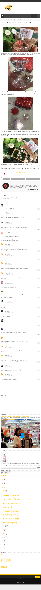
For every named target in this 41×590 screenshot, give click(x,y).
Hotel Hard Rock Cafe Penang (6, 558)
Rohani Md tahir (7, 244)
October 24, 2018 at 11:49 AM (9, 245)
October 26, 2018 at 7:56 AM (9, 356)
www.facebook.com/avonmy (20, 172)
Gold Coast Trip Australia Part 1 (6, 559)
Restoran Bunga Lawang (5, 571)
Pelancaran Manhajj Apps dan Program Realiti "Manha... (11, 496)
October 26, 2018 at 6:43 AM (9, 347)
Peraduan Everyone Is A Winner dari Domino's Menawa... (11, 519)
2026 (3, 478)
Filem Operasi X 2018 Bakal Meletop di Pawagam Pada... (11, 494)
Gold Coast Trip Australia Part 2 (6, 560)
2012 (3, 544)
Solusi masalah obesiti (4, 568)
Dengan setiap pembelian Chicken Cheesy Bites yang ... (11, 515)
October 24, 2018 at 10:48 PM (9, 274)
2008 (3, 549)
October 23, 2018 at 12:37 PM (9, 206)
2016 (3, 539)
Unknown (6, 254)
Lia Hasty (6, 263)
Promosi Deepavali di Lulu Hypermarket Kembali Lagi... (11, 506)
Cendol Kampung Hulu (4, 565)
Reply (38, 229)
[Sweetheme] (28, 189)
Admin (6, 346)
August (4, 526)
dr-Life (6, 365)
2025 (3, 479)
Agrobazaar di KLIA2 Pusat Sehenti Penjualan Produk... (11, 522)
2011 (3, 545)
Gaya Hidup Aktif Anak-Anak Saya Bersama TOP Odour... (11, 495)
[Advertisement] (20, 405)
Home (2, 19)
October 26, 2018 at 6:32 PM (9, 375)
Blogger (22, 582)
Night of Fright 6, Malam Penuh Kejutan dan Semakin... (11, 523)
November (4, 491)
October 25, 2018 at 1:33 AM (9, 283)
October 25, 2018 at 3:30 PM (9, 338)
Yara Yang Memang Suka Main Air (8, 507)
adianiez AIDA (7, 232)
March (4, 533)
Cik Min (6, 328)
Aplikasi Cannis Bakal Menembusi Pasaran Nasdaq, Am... (12, 503)
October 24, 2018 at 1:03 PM (9, 255)
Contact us (38, 576)
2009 (3, 548)
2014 (3, 541)
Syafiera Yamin (7, 355)
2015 (3, 540)
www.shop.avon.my (20, 171)
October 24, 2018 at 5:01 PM (9, 264)
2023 (3, 482)
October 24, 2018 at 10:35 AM (9, 223)
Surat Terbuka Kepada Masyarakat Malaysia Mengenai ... (11, 514)
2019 (3, 487)
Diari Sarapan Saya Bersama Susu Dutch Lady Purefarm (11, 502)
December (4, 490)
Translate (8, 473)
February (4, 534)
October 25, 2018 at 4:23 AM (9, 302)
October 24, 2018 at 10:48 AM (9, 233)
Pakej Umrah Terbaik (4, 566)
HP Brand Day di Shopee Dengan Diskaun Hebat (10, 511)
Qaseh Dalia (7, 311)
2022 (3, 483)
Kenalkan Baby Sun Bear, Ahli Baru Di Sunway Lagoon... (11, 518)
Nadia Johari (7, 282)
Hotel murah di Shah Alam (5, 561)
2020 (3, 486)
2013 (3, 543)
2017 (3, 537)
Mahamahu (7, 320)
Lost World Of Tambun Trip (5, 554)
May (3, 530)
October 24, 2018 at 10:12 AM (9, 213)
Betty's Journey (7, 273)
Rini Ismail (6, 301)
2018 (3, 489)
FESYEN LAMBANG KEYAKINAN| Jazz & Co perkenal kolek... (12, 499)
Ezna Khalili (7, 222)
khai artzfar (7, 337)
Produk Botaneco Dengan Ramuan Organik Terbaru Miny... (12, 498)
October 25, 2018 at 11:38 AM (9, 321)
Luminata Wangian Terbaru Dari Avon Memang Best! (11, 504)
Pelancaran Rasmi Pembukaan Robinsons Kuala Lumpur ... (12, 500)
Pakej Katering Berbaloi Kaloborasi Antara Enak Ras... (11, 510)
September (4, 525)
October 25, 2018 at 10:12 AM (9, 312)
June (3, 529)
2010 (3, 547)
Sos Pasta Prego (4, 567)
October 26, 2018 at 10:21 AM (9, 366)
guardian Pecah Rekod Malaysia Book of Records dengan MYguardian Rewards (15, 416)
